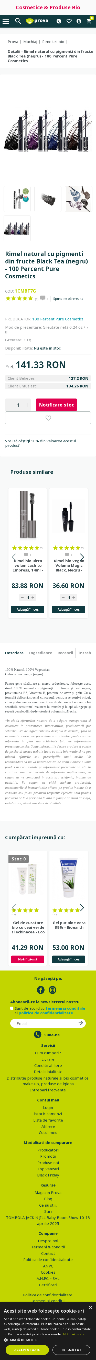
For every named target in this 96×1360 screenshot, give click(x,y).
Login (48, 1107)
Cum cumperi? (48, 1052)
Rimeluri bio (53, 41)
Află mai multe (73, 1334)
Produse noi (48, 1162)
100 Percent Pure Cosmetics (57, 318)
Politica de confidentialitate (48, 1259)
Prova (13, 41)
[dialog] (48, 1331)
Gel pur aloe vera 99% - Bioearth (69, 925)
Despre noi (48, 1240)
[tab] (15, 653)
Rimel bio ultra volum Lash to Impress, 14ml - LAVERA (28, 565)
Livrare (48, 1059)
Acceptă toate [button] (27, 1350)
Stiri (48, 1211)
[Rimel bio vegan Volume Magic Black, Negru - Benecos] (68, 516)
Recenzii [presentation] (65, 652)
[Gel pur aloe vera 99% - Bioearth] (68, 879)
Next (82, 558)
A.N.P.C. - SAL (48, 1278)
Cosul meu (48, 1132)
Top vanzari (48, 1168)
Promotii (48, 1156)
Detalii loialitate (48, 1071)
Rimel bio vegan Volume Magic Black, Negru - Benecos (69, 565)
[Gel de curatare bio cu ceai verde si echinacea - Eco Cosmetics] (27, 879)
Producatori (48, 1149)
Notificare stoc (56, 405)
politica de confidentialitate (46, 1012)
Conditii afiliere (48, 1065)
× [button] (90, 1308)
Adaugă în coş (28, 609)
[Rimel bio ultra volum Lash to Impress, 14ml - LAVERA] (27, 516)
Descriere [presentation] (14, 652)
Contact (48, 1253)
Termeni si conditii (48, 1300)
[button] (48, 1340)
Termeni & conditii (48, 1246)
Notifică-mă (27, 959)
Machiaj (30, 41)
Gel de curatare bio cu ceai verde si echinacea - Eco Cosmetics (28, 927)
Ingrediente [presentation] (40, 652)
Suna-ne (52, 1034)
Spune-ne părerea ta (68, 299)
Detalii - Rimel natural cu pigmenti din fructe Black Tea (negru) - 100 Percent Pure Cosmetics (50, 56)
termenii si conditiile (65, 1008)
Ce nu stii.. (48, 1205)
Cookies (48, 1272)
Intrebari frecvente (48, 1089)
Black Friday (48, 1174)
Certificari (48, 1284)
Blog (48, 1198)
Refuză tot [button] (71, 1350)
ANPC (48, 1265)
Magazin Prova (48, 1192)
